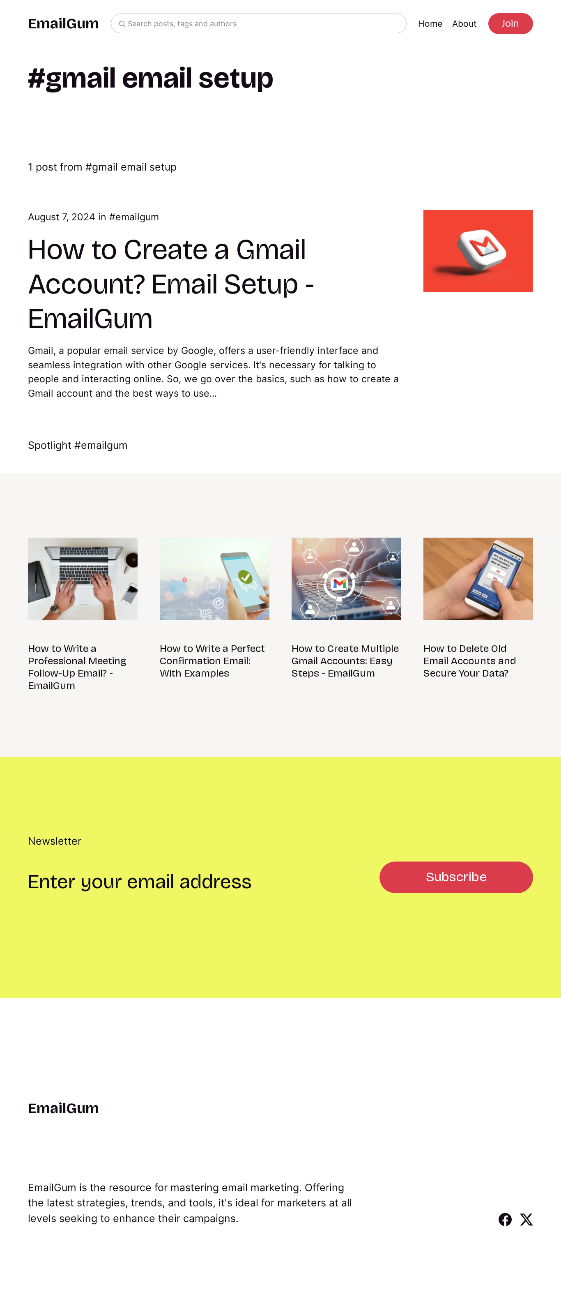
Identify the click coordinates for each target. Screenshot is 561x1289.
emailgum (137, 217)
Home (430, 23)
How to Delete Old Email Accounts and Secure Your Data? (469, 660)
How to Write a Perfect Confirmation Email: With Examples (212, 660)
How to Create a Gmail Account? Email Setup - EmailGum (171, 284)
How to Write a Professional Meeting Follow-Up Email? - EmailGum (77, 667)
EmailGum (63, 23)
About (464, 23)
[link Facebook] (505, 1223)
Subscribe (456, 877)
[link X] (526, 1223)
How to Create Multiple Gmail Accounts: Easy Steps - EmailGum (345, 660)
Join (510, 23)
